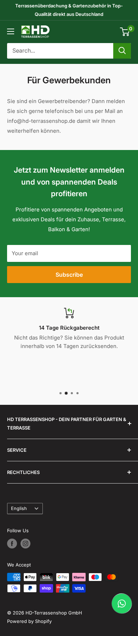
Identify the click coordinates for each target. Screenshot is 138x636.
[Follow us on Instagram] (25, 543)
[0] (125, 32)
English (19, 508)
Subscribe (69, 274)
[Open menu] (10, 31)
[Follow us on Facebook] (12, 543)
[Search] (122, 51)
